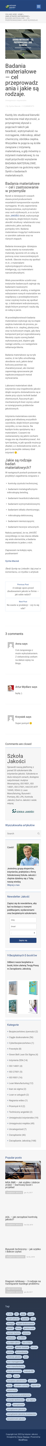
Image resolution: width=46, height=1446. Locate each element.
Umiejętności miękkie (19, 1123)
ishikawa (11, 1338)
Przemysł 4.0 (15, 1106)
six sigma (31, 1400)
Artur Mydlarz (23, 686)
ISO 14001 (14, 1066)
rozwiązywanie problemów (18, 1395)
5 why (9, 1314)
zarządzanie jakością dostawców (21, 1414)
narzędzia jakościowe (16, 1381)
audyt (30, 1314)
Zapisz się (23, 940)
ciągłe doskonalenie (25, 1323)
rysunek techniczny (15, 1400)
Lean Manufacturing (19, 1083)
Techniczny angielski (19, 1112)
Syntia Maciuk (14, 106)
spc (8, 1404)
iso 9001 (21, 1338)
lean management (15, 1362)
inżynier (26, 1333)
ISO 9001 (13, 1077)
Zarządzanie (15, 1135)
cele (33, 1319)
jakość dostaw (22, 1347)
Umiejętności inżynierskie (21, 1117)
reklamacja (12, 1390)
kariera (10, 1352)
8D (16, 1314)
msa (9, 1376)
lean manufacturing (15, 1366)
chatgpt (10, 1323)
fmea (18, 1328)
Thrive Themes (23, 1437)
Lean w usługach (17, 1094)
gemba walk (29, 1328)
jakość (10, 1347)
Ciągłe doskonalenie (19, 1037)
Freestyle (13, 1048)
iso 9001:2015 (13, 1343)
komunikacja (21, 1352)
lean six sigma (16, 1089)
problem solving (21, 1385)
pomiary (32, 1381)
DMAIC (10, 1328)
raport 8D (36, 1385)
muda (16, 1376)
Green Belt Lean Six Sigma (22, 1054)
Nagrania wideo (16, 1100)
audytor (25, 1319)
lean (26, 1357)
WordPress (23, 1440)
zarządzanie (18, 1404)
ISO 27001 (14, 1071)
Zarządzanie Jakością (19, 1140)
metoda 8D (29, 1371)
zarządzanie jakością (16, 1409)
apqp (23, 1314)
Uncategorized (16, 1129)
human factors (13, 1333)
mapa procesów (14, 1371)
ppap (9, 1385)
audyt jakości (13, 1319)
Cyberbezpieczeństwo (20, 1043)
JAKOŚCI (14, 215)
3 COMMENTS (28, 106)
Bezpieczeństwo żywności (22, 1031)
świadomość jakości (16, 1419)
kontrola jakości (14, 1357)
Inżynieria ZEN (16, 1060)
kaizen (34, 1347)
